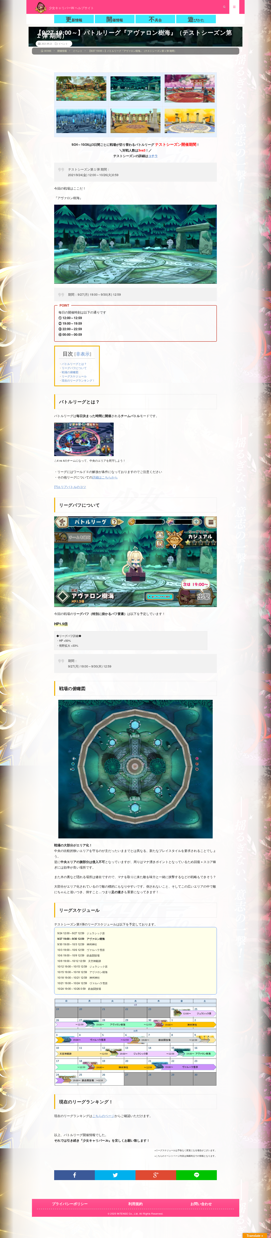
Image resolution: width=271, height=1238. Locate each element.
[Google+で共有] (156, 1175)
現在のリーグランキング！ (78, 380)
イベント (63, 43)
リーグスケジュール (74, 376)
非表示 (83, 354)
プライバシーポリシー (70, 1203)
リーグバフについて (74, 368)
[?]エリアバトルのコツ (70, 486)
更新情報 (74, 19)
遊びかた (196, 19)
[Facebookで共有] (74, 1175)
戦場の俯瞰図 (70, 372)
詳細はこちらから (105, 477)
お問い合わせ (201, 1203)
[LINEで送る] (196, 1175)
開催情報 (114, 19)
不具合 (155, 19)
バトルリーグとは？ (74, 364)
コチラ (153, 155)
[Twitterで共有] (115, 1175)
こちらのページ (103, 1115)
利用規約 (135, 1203)
